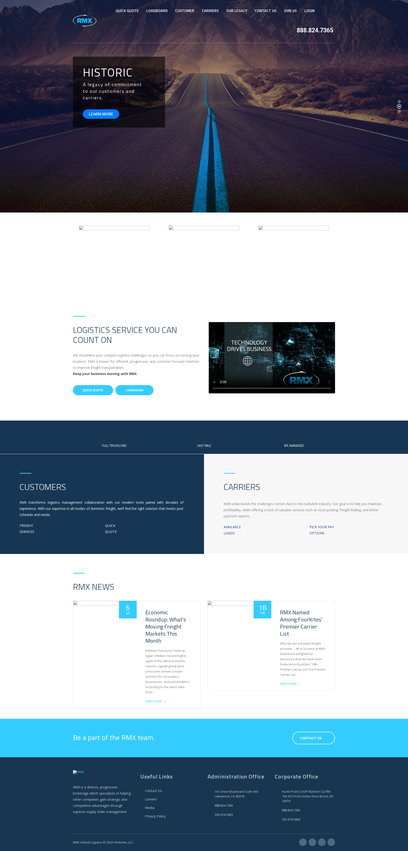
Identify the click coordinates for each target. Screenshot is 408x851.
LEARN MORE (101, 114)
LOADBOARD (157, 10)
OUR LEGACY (236, 10)
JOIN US (290, 10)
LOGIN (309, 10)
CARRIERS (210, 10)
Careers (151, 799)
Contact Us (153, 790)
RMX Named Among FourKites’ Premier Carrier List (301, 623)
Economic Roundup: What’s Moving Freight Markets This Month (165, 626)
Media (149, 807)
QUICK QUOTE (127, 10)
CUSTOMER (184, 10)
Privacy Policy (155, 816)
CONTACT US (265, 10)
